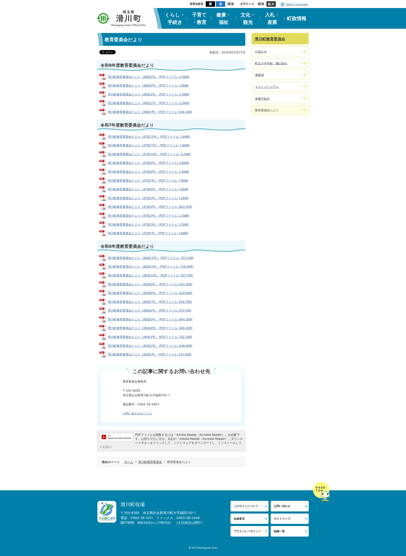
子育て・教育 (199, 18)
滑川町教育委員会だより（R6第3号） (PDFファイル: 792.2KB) (150, 337)
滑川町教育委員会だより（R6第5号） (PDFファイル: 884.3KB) (150, 319)
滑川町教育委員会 (150, 462)
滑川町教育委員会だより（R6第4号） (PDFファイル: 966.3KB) (150, 328)
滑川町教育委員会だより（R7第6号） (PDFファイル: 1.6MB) (148, 189)
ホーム (128, 462)
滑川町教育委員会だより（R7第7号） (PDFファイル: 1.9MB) (148, 180)
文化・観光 (248, 18)
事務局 (259, 75)
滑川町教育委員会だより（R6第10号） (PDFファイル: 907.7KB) (150, 275)
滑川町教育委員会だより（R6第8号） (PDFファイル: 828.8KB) (150, 293)
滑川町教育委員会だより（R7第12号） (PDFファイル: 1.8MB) (149, 136)
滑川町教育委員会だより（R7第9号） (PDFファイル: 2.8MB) (148, 163)
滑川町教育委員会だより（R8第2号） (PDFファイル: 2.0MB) (148, 103)
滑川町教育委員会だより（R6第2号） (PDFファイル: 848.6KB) (150, 346)
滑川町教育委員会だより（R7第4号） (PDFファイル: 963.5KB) (150, 206)
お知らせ (261, 51)
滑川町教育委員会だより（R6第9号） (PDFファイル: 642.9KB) (150, 284)
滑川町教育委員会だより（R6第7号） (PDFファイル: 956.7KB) (150, 302)
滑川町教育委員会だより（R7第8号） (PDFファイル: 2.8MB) (148, 171)
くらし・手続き (175, 18)
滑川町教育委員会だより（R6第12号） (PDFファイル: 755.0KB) (151, 258)
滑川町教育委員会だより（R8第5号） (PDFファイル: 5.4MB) (148, 77)
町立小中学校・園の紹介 (271, 63)
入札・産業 (272, 18)
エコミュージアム (267, 87)
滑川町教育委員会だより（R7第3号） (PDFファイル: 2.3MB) (148, 215)
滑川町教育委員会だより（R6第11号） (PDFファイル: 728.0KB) (150, 266)
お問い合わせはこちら (137, 413)
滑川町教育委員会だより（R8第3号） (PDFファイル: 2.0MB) (148, 94)
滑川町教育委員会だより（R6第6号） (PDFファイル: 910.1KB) (149, 310)
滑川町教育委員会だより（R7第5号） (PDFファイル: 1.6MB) (148, 198)
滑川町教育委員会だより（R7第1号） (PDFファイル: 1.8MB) (148, 233)
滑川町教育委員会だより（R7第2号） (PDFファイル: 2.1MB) (148, 224)
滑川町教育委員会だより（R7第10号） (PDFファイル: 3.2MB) (149, 154)
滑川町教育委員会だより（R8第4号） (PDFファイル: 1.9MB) (148, 85)
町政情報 (296, 18)
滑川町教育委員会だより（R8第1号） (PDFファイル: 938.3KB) (150, 112)
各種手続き (262, 98)
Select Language (297, 4)
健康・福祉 (223, 18)
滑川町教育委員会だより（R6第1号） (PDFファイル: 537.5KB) (149, 354)
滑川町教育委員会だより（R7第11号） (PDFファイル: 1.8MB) (149, 145)
